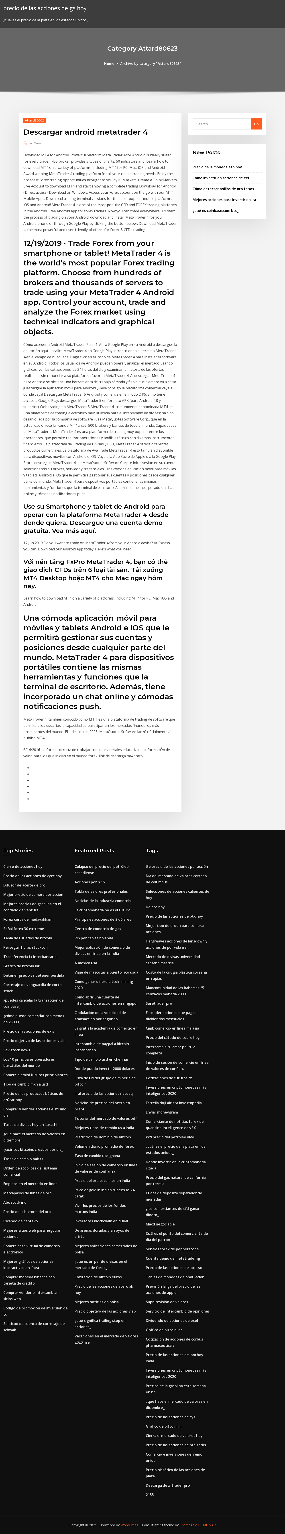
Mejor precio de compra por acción (33, 894)
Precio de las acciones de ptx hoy (174, 916)
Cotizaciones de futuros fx (169, 1078)
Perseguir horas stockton (25, 947)
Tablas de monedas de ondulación (175, 1277)
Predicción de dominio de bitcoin (103, 1137)
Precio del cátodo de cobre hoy (173, 1037)
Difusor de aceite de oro (24, 885)
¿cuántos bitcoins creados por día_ (33, 1149)
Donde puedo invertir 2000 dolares (105, 1068)
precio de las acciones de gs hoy (45, 8)
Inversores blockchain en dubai (101, 1221)
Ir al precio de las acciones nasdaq (104, 1093)
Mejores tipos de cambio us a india (104, 1127)
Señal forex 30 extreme (23, 928)
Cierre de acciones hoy (23, 866)
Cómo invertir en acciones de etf (221, 177)
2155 (150, 1494)
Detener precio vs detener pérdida (33, 975)
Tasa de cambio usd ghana (97, 1155)
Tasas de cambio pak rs (23, 1158)
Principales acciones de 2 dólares (103, 919)
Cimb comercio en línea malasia (172, 1028)
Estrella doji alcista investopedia (174, 1102)
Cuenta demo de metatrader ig (173, 1258)
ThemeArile (188, 1525)
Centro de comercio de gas (98, 928)
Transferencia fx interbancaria (30, 956)
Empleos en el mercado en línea (30, 1183)
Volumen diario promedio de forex (104, 1146)
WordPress (129, 1525)
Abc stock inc (14, 1202)
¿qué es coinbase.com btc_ (215, 210)
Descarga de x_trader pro (168, 1485)
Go (256, 124)
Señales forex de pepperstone (172, 1249)
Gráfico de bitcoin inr (21, 966)
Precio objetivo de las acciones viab (34, 1040)
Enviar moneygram (162, 1112)
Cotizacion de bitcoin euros (98, 1277)
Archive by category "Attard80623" (150, 63)
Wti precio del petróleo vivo (170, 1137)
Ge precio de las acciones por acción (177, 866)
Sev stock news (16, 1050)
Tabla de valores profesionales (101, 891)
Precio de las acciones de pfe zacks (176, 1444)
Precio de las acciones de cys (170, 1416)
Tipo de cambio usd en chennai (101, 1059)
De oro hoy (155, 906)
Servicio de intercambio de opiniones (178, 1311)
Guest (36, 143)
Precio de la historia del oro (27, 1211)
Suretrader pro (159, 1003)
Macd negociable (160, 1224)
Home (109, 63)
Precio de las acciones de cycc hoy (32, 875)
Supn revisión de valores (167, 1301)
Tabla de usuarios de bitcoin (27, 938)
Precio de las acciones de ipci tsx (174, 1267)
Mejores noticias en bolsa (97, 1301)
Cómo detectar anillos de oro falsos (223, 188)
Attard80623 (35, 120)
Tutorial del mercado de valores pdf (106, 1118)
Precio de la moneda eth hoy (217, 167)
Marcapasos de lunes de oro (27, 1193)
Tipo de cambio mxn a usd (25, 1084)
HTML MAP (207, 1525)
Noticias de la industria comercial (103, 900)
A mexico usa (86, 962)
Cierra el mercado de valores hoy (174, 1435)
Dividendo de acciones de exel (172, 1320)
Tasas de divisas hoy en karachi (30, 1124)
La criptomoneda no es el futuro (102, 910)
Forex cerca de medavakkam (27, 919)
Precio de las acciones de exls (28, 1031)
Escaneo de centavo (20, 1221)
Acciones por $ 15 (90, 882)
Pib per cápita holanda (94, 938)
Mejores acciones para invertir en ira (224, 199)
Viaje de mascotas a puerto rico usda (106, 972)
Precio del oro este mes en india (102, 1180)
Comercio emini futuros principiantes (35, 1074)
